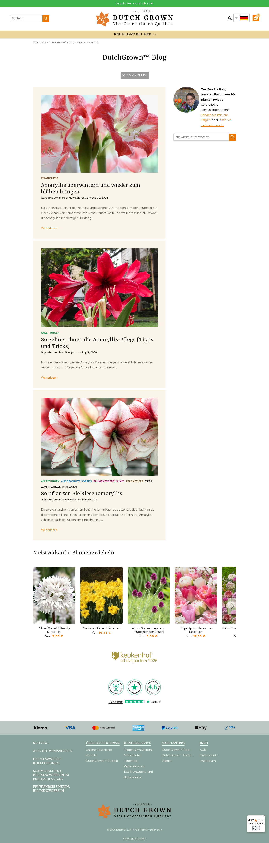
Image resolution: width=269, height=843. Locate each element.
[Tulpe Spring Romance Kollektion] (196, 595)
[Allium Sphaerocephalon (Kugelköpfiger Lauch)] (149, 595)
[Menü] (262, 817)
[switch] (256, 828)
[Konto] (229, 18)
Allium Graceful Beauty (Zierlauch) (54, 630)
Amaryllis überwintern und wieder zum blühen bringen (90, 188)
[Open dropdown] (154, 34)
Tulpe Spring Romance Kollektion (196, 630)
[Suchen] (45, 18)
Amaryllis (136, 75)
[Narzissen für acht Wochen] (101, 595)
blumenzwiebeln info (109, 481)
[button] (232, 606)
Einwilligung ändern (134, 838)
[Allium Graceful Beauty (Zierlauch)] (54, 595)
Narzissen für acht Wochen (101, 628)
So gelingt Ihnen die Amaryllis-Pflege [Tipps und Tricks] (97, 343)
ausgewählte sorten (76, 481)
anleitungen (50, 332)
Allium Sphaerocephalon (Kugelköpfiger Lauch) (148, 630)
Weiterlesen (49, 228)
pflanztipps (49, 178)
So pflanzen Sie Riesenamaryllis (81, 494)
